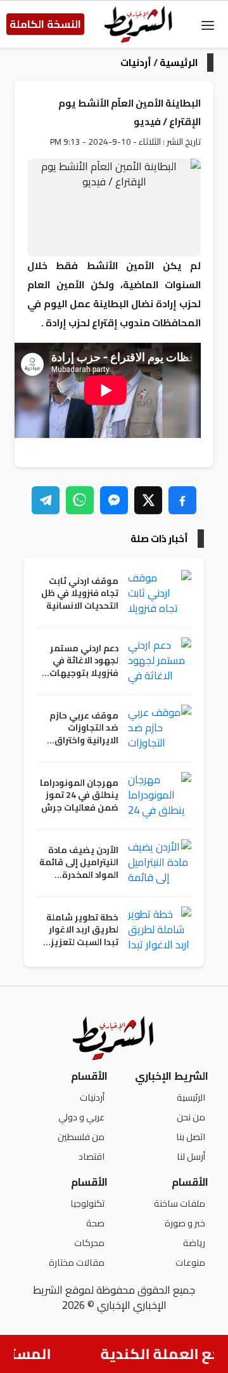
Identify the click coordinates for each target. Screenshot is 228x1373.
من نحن (191, 1116)
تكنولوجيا (87, 1203)
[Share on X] (148, 500)
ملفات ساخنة (179, 1203)
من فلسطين (81, 1136)
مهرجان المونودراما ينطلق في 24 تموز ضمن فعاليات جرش (79, 795)
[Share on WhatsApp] (80, 500)
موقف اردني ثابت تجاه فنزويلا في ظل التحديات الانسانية (79, 594)
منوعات (190, 1262)
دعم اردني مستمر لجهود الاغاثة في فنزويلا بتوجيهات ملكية (83, 661)
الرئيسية (179, 62)
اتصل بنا (190, 1136)
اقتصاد (91, 1156)
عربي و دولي (81, 1116)
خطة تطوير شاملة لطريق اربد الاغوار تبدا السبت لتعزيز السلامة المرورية (82, 930)
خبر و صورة (185, 1222)
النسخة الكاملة (45, 24)
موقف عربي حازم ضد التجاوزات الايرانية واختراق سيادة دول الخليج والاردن (83, 728)
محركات (89, 1242)
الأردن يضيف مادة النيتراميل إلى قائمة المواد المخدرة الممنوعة (78, 863)
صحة (95, 1222)
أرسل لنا (191, 1156)
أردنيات (135, 62)
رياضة (194, 1242)
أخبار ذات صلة (159, 538)
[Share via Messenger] (114, 500)
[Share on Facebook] (182, 500)
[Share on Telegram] (46, 500)
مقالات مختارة (76, 1262)
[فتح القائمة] (208, 24)
